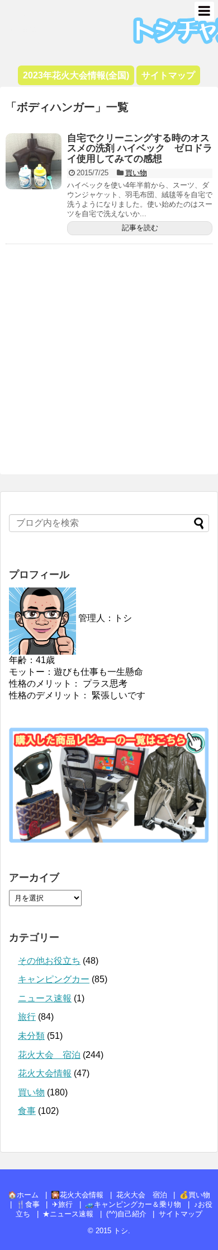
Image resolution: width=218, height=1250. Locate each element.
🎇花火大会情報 (77, 1195)
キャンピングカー (53, 979)
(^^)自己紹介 (126, 1214)
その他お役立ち (49, 961)
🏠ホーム (23, 1195)
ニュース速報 (45, 998)
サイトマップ (180, 1214)
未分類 (31, 1036)
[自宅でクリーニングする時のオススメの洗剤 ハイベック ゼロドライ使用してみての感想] (33, 161)
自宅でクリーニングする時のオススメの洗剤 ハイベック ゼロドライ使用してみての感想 (139, 148)
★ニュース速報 (67, 1214)
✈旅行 (62, 1204)
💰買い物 (194, 1195)
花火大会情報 (45, 1073)
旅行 (27, 1017)
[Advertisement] (109, 363)
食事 (27, 1111)
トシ (17, 14)
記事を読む (140, 227)
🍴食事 (28, 1204)
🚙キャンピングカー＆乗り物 (133, 1204)
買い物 (136, 173)
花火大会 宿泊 (49, 1055)
